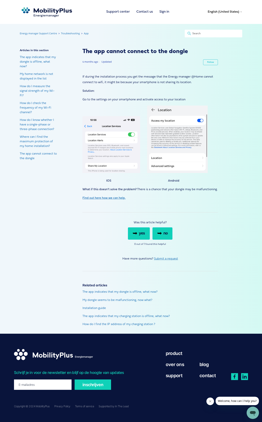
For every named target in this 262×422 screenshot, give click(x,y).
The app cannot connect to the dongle (38, 156)
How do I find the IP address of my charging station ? (118, 324)
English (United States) (224, 11)
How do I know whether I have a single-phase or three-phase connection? (37, 125)
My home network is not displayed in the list (36, 76)
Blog (204, 364)
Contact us (144, 12)
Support (174, 375)
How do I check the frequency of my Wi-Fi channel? (35, 108)
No (165, 233)
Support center (118, 12)
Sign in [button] (164, 12)
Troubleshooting (70, 33)
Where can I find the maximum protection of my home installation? (36, 141)
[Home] (46, 12)
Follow (210, 62)
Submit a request (166, 258)
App (86, 33)
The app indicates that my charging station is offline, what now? (126, 316)
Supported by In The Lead (114, 406)
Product (174, 353)
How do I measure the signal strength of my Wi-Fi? (37, 91)
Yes (142, 233)
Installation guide (94, 308)
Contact (207, 375)
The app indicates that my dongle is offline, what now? (38, 62)
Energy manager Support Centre (38, 33)
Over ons (175, 364)
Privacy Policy (62, 406)
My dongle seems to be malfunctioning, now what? (117, 300)
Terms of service (84, 406)
